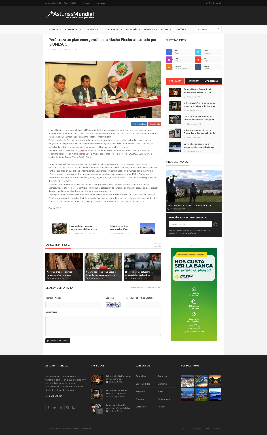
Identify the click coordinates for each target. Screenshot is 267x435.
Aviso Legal (100, 3)
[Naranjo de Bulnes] (187, 381)
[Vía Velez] (187, 394)
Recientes (194, 81)
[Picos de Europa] (215, 394)
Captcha (110, 298)
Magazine (149, 29)
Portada (53, 29)
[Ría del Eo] (201, 394)
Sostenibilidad (110, 29)
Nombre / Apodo (53, 298)
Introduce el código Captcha (139, 298)
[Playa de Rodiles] (201, 381)
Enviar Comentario (59, 341)
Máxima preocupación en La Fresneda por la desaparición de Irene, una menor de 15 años (199, 133)
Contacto (86, 3)
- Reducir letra (154, 124)
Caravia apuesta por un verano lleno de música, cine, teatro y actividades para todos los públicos (103, 275)
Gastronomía (163, 399)
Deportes (90, 29)
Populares (175, 81)
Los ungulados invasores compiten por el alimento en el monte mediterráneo (83, 229)
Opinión (179, 29)
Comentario (51, 312)
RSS (207, 429)
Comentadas (212, 81)
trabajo (81, 150)
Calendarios (142, 406)
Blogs (164, 29)
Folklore (161, 406)
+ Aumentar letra (139, 124)
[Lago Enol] (215, 381)
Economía (131, 29)
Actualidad (71, 29)
